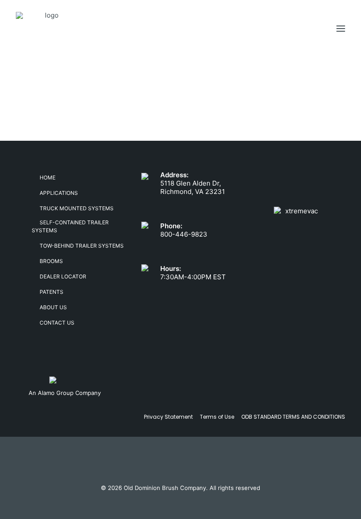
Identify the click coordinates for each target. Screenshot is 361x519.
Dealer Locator (63, 276)
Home (47, 177)
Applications (59, 193)
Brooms (51, 261)
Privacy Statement (168, 416)
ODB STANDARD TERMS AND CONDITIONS (293, 416)
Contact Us (57, 322)
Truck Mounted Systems (77, 208)
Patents (51, 292)
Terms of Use (217, 416)
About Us (53, 307)
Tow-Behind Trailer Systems (82, 245)
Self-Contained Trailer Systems (70, 226)
